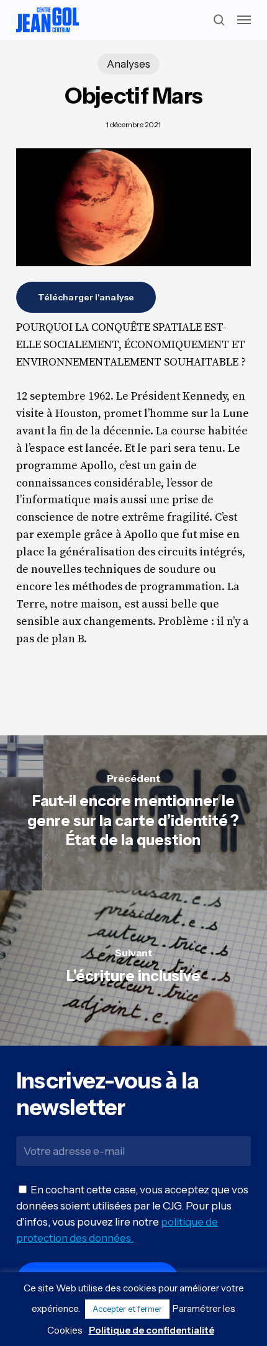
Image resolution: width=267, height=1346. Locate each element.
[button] (244, 20)
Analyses (128, 64)
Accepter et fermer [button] (127, 1309)
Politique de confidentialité (151, 1330)
